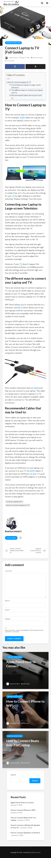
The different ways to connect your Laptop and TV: (27, 91)
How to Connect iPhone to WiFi (23, 810)
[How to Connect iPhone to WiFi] (25, 710)
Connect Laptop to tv (14, 501)
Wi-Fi (20, 307)
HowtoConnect (35, 852)
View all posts (11, 538)
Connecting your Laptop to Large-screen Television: (26, 86)
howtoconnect (13, 58)
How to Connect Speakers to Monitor (25, 833)
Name (7, 600)
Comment (8, 571)
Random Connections (13, 43)
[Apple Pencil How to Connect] (25, 670)
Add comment (38, 58)
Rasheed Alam (15, 684)
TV (13, 196)
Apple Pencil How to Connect (22, 802)
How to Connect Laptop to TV (19, 82)
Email (7, 610)
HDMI (22, 117)
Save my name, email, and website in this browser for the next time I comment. (24, 630)
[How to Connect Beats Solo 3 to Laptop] (25, 749)
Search (13, 775)
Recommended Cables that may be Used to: (27, 96)
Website (7, 619)
